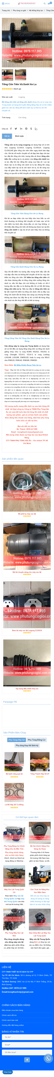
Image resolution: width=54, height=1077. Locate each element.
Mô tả (7, 136)
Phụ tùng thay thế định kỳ (27, 745)
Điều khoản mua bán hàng (12, 1010)
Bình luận (19, 136)
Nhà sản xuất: (7, 97)
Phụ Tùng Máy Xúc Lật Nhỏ (14, 934)
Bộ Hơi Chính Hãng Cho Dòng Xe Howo (39, 847)
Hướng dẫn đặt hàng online (13, 1025)
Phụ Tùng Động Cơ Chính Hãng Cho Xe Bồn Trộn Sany (14, 847)
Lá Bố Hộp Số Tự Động (14, 805)
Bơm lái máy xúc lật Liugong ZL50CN (27, 630)
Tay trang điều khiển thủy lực (27, 689)
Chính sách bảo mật (10, 1020)
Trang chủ (6, 10)
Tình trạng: (6, 117)
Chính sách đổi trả (9, 1015)
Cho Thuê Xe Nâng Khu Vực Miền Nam (39, 890)
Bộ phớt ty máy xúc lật (27, 514)
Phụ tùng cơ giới (19, 10)
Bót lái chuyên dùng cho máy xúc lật (27, 572)
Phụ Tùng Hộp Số (17, 740)
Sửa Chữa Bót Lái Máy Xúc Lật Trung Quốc (40, 934)
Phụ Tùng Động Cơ (36, 740)
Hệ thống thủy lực (36, 10)
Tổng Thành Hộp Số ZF (39, 774)
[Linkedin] (21, 128)
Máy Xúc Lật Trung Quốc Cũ (14, 890)
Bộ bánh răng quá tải (14, 774)
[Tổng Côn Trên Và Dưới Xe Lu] (27, 3)
